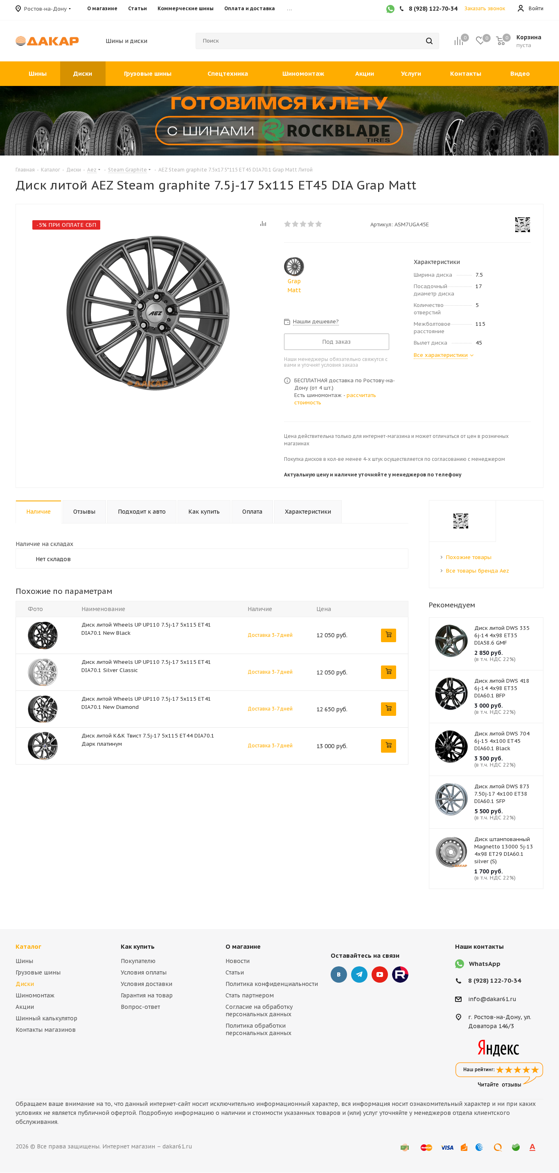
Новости (237, 961)
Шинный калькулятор (46, 1018)
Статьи (234, 972)
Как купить (138, 946)
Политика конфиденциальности (271, 984)
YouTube (380, 974)
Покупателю (138, 961)
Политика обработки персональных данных (258, 1029)
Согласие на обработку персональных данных (259, 1010)
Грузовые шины (38, 972)
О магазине (243, 946)
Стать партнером (249, 995)
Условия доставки (146, 984)
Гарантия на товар (147, 995)
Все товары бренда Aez (477, 570)
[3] (303, 224)
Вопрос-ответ (140, 1007)
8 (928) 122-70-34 (494, 980)
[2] (296, 224)
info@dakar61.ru (492, 999)
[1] (288, 224)
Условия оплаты (144, 972)
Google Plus (400, 974)
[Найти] (429, 41)
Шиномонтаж (35, 995)
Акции (25, 1007)
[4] (311, 224)
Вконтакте (339, 974)
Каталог (28, 946)
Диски (25, 984)
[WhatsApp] (390, 10)
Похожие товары (468, 557)
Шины (24, 961)
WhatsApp (484, 964)
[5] (319, 224)
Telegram (359, 974)
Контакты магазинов (46, 1029)
